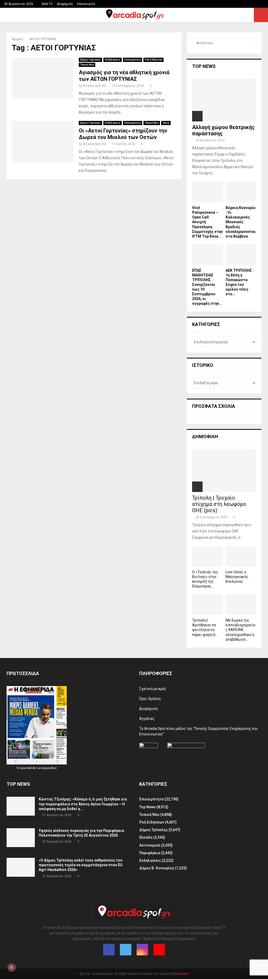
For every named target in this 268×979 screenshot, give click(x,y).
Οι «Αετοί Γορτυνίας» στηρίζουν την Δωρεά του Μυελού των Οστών (123, 133)
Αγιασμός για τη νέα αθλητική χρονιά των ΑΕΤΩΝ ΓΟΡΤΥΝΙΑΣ (124, 75)
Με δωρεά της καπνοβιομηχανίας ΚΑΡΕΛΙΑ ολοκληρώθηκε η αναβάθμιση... (240, 629)
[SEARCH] (250, 43)
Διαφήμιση (65, 4)
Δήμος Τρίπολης (153, 830)
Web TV (47, 4)
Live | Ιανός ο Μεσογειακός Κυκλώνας (237, 577)
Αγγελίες (147, 718)
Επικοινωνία (86, 4)
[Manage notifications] (11, 967)
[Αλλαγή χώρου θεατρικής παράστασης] (224, 100)
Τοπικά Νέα (87, 64)
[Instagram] (142, 949)
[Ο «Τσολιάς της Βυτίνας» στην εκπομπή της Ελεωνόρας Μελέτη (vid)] (207, 556)
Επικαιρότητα (132, 59)
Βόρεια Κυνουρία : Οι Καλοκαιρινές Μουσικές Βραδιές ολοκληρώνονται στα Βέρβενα (241, 222)
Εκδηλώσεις (112, 59)
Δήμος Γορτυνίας (90, 59)
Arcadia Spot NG (94, 86)
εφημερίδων (49, 768)
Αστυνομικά (149, 845)
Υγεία (166, 122)
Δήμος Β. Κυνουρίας (156, 868)
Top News (147, 807)
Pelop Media (179, 974)
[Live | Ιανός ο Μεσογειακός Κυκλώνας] (241, 556)
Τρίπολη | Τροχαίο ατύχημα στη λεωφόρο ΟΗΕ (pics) (219, 504)
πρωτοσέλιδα (28, 768)
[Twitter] (125, 949)
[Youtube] (159, 949)
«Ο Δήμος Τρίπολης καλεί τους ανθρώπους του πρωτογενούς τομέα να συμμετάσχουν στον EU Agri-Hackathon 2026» (80, 865)
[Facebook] (109, 949)
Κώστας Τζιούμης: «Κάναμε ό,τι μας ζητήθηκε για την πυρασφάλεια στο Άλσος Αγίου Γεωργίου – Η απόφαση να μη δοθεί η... (83, 804)
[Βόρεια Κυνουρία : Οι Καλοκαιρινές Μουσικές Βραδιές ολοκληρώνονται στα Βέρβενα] (241, 192)
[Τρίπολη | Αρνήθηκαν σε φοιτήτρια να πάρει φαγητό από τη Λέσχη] (207, 604)
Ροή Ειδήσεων (153, 59)
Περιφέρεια (149, 853)
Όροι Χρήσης (150, 699)
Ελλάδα (146, 837)
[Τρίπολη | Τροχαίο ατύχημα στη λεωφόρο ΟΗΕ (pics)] (224, 470)
